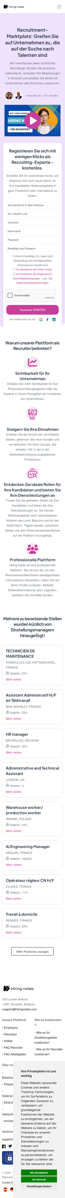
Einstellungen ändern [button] (39, 1186)
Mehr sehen (14, 679)
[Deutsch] (12, 1189)
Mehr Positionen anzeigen (32, 951)
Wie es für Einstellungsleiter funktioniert (45, 1037)
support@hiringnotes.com (19, 1009)
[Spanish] (5, 1189)
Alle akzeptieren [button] (39, 1172)
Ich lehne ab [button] (39, 1179)
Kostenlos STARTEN (32, 310)
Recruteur (10, 1034)
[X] (10, 1146)
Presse (8, 1084)
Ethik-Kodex (12, 1102)
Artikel (8, 1041)
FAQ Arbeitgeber (15, 1054)
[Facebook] (4, 1147)
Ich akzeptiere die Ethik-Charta (34, 269)
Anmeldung (11, 1121)
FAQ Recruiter (13, 1047)
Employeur (11, 1027)
